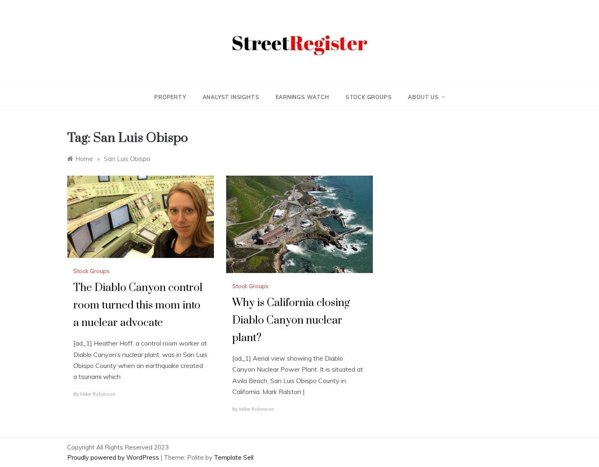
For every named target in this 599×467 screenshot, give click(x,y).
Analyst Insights (231, 97)
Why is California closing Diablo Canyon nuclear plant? (291, 320)
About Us (423, 97)
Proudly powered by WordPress (114, 457)
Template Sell (233, 457)
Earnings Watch (302, 97)
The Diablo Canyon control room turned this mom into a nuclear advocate (138, 305)
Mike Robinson (97, 394)
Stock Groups (369, 97)
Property (170, 97)
